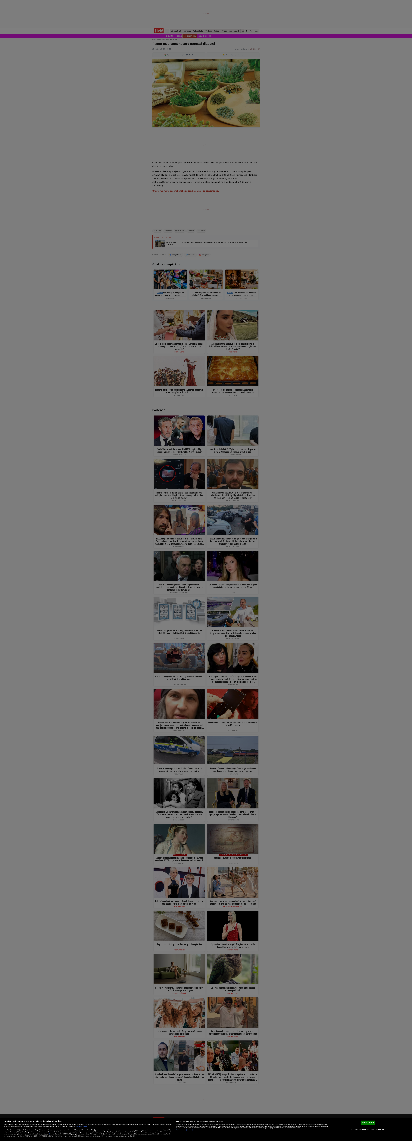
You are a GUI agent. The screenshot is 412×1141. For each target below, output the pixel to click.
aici (49, 1134)
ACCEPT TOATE (368, 1123)
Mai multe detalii (81, 1126)
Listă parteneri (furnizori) (184, 1130)
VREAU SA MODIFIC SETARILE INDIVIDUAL (368, 1129)
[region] (206, 1129)
